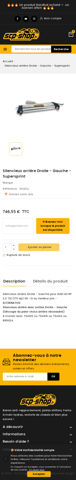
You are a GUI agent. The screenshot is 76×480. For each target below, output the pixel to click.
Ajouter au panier (39, 247)
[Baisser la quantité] (13, 249)
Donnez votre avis (21, 194)
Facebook (18, 19)
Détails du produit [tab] (50, 281)
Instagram (34, 19)
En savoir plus (36, 470)
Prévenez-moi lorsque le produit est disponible (53, 226)
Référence (10, 189)
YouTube (26, 19)
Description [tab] (14, 281)
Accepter (39, 474)
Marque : (9, 183)
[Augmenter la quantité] (13, 245)
